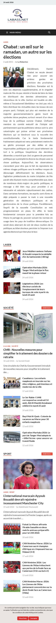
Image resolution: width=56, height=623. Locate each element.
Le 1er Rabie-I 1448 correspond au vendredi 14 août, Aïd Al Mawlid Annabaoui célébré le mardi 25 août (37, 401)
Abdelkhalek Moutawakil (28, 507)
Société (15, 346)
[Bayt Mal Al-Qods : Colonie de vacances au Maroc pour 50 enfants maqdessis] (11, 416)
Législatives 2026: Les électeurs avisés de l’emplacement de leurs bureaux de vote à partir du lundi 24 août (35, 289)
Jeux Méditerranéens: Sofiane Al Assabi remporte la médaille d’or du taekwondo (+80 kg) (37, 254)
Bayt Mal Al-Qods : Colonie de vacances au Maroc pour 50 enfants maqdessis (36, 419)
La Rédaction (23, 62)
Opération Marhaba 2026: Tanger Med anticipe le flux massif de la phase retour (35, 270)
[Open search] (49, 32)
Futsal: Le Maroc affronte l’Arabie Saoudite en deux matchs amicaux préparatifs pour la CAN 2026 (35, 528)
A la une (6, 346)
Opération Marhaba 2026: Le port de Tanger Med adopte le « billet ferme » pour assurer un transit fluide (37, 436)
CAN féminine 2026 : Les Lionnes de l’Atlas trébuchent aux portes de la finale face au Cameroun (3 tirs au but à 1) (36, 566)
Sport (12, 492)
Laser (5, 42)
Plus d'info (23, 618)
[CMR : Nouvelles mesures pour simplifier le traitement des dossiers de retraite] (28, 314)
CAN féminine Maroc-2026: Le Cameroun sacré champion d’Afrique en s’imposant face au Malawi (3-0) (37, 547)
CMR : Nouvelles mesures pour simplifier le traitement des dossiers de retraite (27, 353)
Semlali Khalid (24, 361)
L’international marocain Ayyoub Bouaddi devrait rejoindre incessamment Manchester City (24, 499)
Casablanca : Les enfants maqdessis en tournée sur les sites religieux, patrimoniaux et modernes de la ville (37, 382)
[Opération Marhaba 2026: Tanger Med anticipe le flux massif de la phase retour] (11, 267)
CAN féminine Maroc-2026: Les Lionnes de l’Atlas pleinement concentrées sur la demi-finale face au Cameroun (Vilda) (37, 587)
